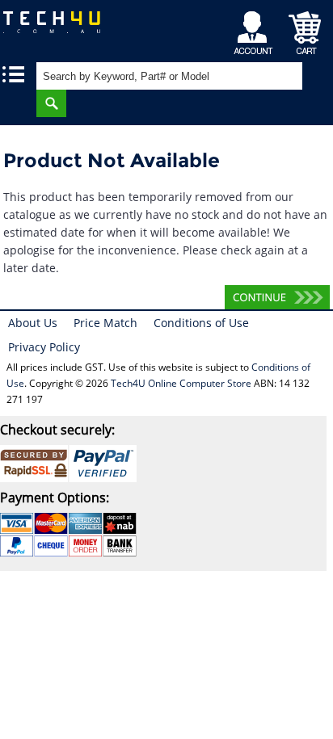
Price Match (105, 322)
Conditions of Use (201, 322)
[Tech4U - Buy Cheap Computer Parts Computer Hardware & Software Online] (60, 27)
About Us (32, 322)
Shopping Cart (305, 28)
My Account (256, 28)
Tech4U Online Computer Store (181, 383)
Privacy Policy (44, 347)
